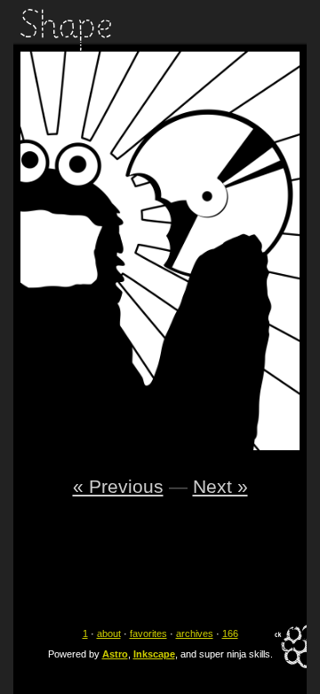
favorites (148, 633)
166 (230, 633)
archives (194, 633)
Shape (65, 30)
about (109, 633)
